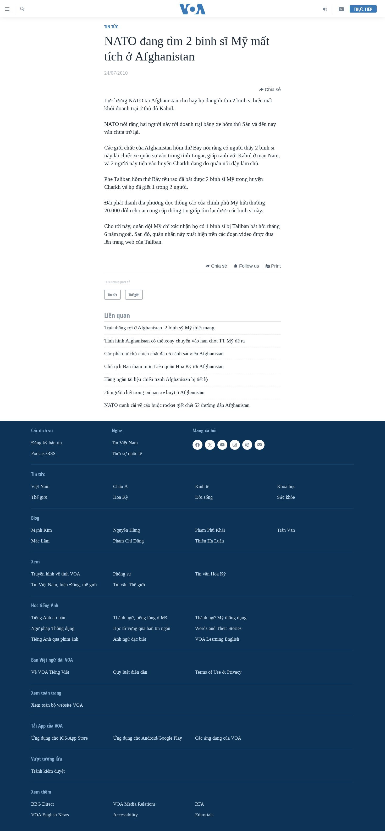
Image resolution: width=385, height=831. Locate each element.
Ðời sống (204, 497)
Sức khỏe (286, 497)
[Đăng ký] (260, 445)
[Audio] (325, 9)
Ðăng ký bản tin (46, 443)
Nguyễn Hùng (126, 530)
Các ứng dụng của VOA (218, 738)
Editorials (204, 815)
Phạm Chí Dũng (128, 541)
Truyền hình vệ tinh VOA (55, 574)
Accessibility (125, 815)
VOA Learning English (217, 639)
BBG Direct (42, 804)
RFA (199, 804)
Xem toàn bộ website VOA (57, 705)
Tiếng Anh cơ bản (48, 618)
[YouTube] (341, 9)
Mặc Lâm (40, 541)
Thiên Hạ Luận (209, 541)
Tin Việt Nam (125, 443)
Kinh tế (202, 487)
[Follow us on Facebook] (197, 445)
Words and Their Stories (218, 628)
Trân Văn (286, 530)
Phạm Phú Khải (210, 530)
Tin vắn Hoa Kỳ (210, 574)
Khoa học (286, 487)
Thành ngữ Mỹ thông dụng (220, 618)
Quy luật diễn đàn (130, 672)
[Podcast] (247, 445)
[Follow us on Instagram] (235, 445)
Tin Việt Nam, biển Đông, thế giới (64, 585)
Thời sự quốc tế (127, 454)
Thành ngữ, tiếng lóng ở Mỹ (140, 618)
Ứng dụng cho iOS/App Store (59, 738)
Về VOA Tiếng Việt (50, 672)
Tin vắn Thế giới (129, 585)
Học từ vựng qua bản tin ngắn (141, 628)
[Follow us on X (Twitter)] (210, 445)
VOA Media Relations (134, 804)
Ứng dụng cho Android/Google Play (147, 738)
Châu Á (120, 487)
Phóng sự (122, 574)
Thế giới (39, 497)
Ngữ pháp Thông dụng (52, 628)
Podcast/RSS (43, 454)
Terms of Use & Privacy (218, 672)
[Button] (270, 89)
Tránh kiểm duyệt (48, 771)
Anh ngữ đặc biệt (129, 639)
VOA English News (50, 815)
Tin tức (111, 27)
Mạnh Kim (41, 530)
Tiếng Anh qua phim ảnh (54, 639)
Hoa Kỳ (120, 497)
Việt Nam (40, 487)
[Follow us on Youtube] (222, 445)
